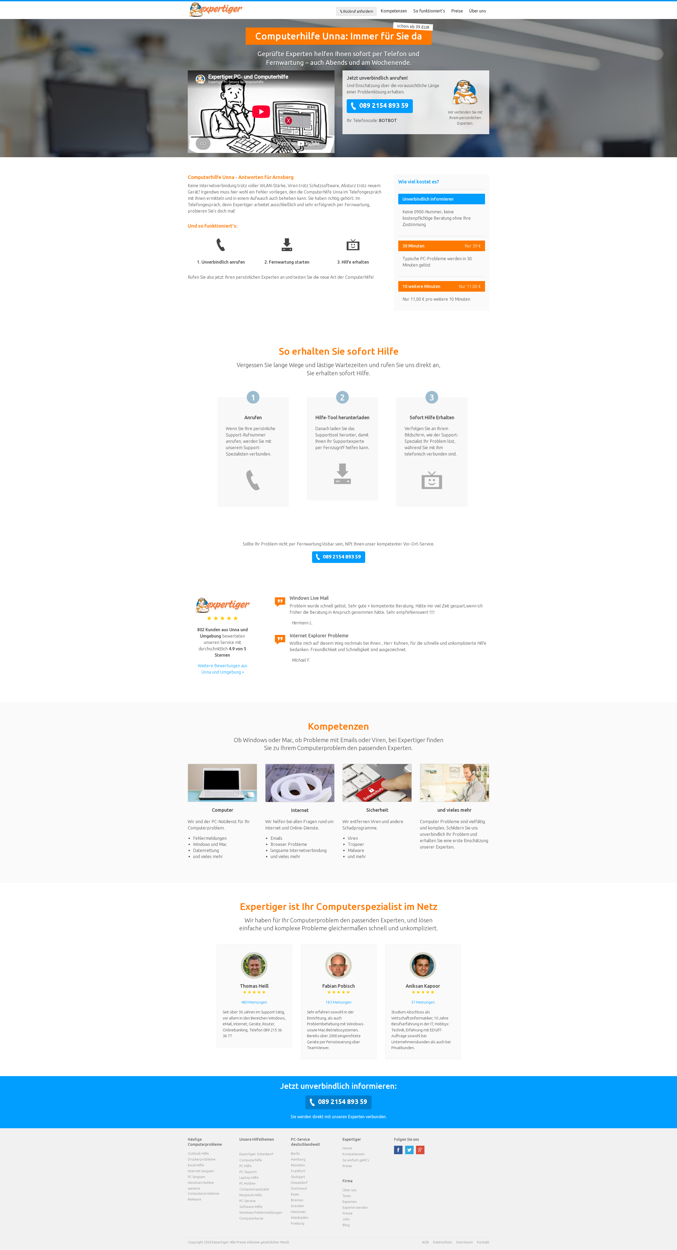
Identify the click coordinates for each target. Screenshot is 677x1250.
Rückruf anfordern (358, 11)
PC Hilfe (245, 1166)
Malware (194, 1199)
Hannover (298, 1211)
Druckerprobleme (202, 1159)
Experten (349, 1201)
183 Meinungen (338, 1002)
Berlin (295, 1153)
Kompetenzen (394, 10)
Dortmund (299, 1188)
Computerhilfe (250, 1160)
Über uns (477, 10)
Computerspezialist (254, 1189)
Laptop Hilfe (249, 1177)
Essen (295, 1194)
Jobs (346, 1219)
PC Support (248, 1172)
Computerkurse (251, 1218)
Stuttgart (298, 1177)
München (298, 1165)
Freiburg (297, 1223)
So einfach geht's (355, 1160)
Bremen (297, 1200)
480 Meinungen (254, 1002)
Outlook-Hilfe (198, 1153)
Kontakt (483, 1242)
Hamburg (298, 1159)
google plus (420, 1150)
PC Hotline (247, 1183)
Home (347, 1148)
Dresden (297, 1206)
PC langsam (196, 1177)
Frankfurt (298, 1171)
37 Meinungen (423, 1002)
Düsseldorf (299, 1182)
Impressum (464, 1242)
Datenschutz (442, 1242)
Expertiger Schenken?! (256, 1154)
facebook (398, 1150)
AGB (425, 1242)
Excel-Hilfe (196, 1165)
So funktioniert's (429, 10)
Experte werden (355, 1207)
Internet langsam (201, 1171)
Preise (457, 10)
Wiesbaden (299, 1217)
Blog (346, 1225)
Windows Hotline (201, 1182)
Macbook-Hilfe (250, 1195)
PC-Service (247, 1201)
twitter (409, 1150)
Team (346, 1196)
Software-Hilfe (250, 1206)
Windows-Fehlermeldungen (260, 1212)
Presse (347, 1213)
